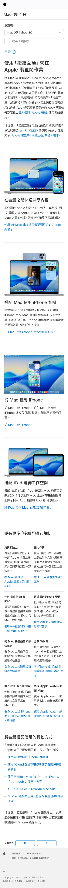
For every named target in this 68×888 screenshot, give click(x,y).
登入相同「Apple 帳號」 (34, 112)
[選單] (63, 4)
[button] (10, 52)
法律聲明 (30, 881)
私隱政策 (7, 881)
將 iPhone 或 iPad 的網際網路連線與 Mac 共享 (48, 671)
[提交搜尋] (8, 41)
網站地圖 (41, 881)
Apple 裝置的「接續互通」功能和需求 (35, 135)
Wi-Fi (23, 130)
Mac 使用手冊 (15, 14)
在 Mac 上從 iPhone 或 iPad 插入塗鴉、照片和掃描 (17, 716)
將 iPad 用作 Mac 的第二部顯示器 (26, 507)
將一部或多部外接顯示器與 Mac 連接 (32, 789)
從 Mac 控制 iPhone (18, 424)
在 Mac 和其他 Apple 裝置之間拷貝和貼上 (16, 582)
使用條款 (18, 881)
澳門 (5, 871)
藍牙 (34, 130)
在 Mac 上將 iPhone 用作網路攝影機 (28, 332)
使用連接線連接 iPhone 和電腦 (28, 757)
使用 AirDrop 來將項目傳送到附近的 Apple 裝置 (32, 227)
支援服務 (16, 853)
